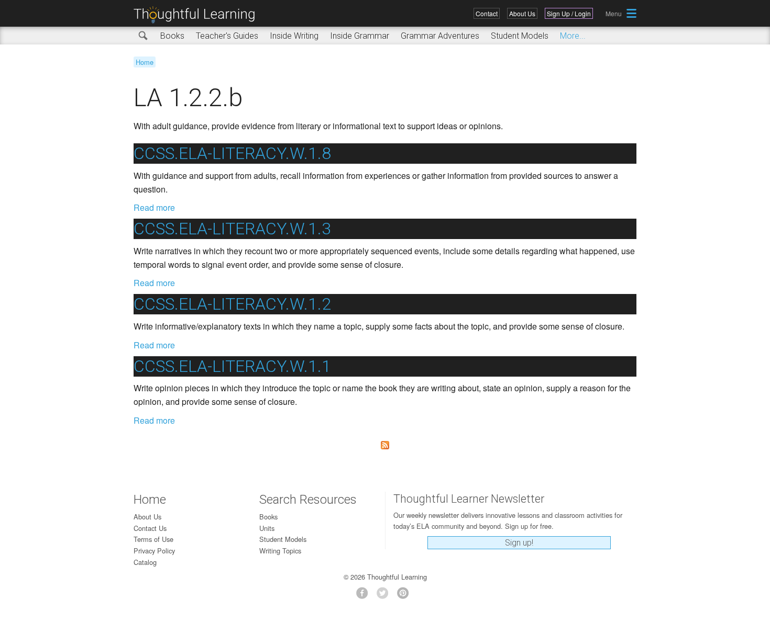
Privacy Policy (154, 551)
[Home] (198, 15)
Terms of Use (153, 539)
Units (266, 528)
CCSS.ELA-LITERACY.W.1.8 (232, 153)
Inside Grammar (359, 36)
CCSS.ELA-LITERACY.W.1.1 (232, 366)
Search (143, 36)
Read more (154, 207)
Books (172, 36)
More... (573, 36)
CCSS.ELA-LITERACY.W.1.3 (232, 229)
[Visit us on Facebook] (365, 596)
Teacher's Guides (227, 36)
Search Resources (308, 499)
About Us (522, 13)
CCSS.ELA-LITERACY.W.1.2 (232, 304)
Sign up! (519, 543)
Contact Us (150, 528)
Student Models (519, 36)
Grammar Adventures (440, 36)
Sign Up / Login (569, 13)
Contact (487, 13)
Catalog (145, 562)
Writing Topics (280, 551)
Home (144, 62)
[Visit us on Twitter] (385, 596)
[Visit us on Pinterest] (406, 596)
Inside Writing (294, 36)
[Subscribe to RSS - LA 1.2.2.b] (385, 445)
